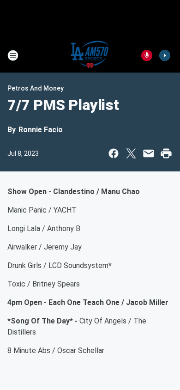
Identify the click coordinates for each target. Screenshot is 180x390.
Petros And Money (35, 88)
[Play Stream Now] (164, 55)
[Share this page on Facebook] (113, 153)
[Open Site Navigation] (12, 55)
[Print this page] (166, 153)
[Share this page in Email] (148, 153)
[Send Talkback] (146, 55)
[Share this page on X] (131, 153)
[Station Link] (90, 55)
